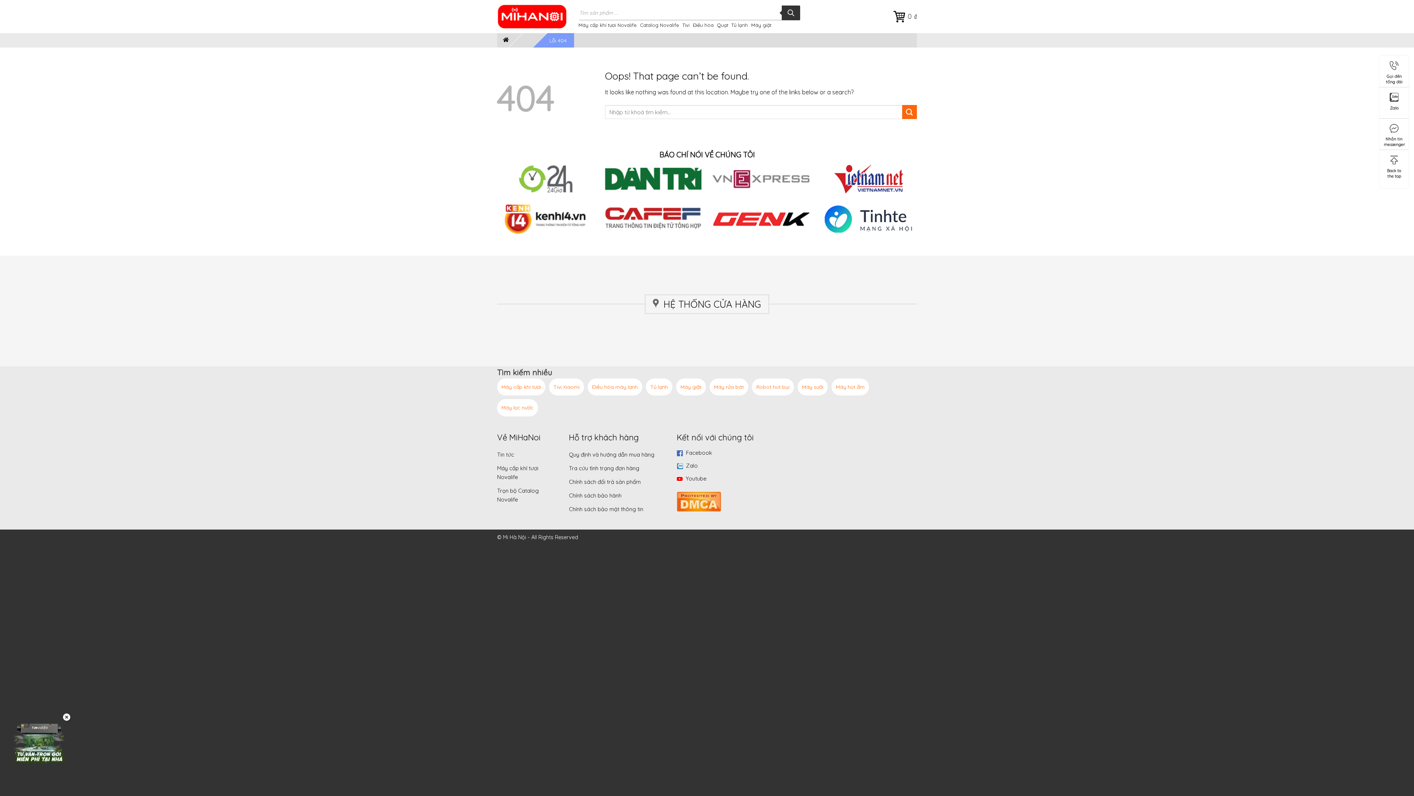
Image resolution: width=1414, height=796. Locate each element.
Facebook (699, 452)
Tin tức (505, 454)
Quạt (722, 25)
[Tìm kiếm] (791, 13)
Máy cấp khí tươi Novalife (607, 25)
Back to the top (1394, 172)
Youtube (696, 478)
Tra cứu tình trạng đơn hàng (604, 468)
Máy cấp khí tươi (521, 387)
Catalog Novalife (659, 25)
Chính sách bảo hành (595, 495)
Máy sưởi (812, 387)
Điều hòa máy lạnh (615, 387)
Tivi (686, 25)
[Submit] (909, 112)
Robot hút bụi (772, 387)
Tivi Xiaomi (566, 387)
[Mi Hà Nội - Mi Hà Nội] (537, 16)
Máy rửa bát (729, 387)
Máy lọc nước (518, 407)
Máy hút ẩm (850, 387)
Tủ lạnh (739, 25)
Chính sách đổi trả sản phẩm (605, 481)
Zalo (692, 465)
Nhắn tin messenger (1394, 140)
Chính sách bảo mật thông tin (606, 509)
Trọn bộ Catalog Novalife (518, 495)
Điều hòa (703, 25)
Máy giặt (761, 25)
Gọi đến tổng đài (1394, 77)
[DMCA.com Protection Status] (699, 500)
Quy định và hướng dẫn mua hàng (611, 454)
